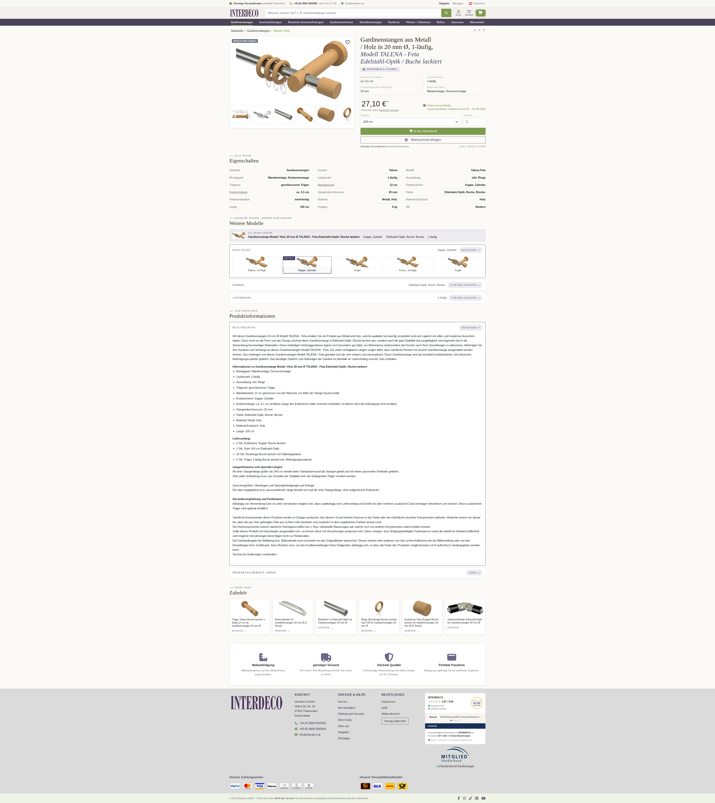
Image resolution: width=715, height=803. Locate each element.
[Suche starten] (446, 13)
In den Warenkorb (425, 131)
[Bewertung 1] (451, 720)
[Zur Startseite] (256, 702)
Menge (468, 115)
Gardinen (394, 22)
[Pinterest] (477, 798)
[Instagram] (464, 798)
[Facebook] (459, 798)
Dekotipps (457, 3)
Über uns (343, 726)
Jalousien (457, 22)
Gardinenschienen (341, 22)
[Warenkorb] (481, 12)
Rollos (441, 22)
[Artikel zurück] (475, 30)
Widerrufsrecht (390, 713)
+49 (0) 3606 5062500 (312, 723)
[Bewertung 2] (453, 720)
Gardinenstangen (242, 22)
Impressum (388, 701)
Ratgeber (343, 732)
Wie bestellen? (347, 707)
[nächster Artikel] (484, 30)
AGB (384, 707)
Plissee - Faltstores (418, 22)
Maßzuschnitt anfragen (425, 139)
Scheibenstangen (371, 22)
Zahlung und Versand (351, 713)
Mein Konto (345, 719)
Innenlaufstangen (270, 22)
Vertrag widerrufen (395, 721)
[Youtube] (484, 798)
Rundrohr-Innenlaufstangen (306, 22)
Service (342, 701)
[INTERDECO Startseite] (244, 13)
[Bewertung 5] (459, 720)
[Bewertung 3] (455, 720)
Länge (364, 115)
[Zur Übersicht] (479, 30)
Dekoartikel (477, 22)
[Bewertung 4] (457, 720)
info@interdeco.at (354, 3)
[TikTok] (470, 798)
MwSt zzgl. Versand (389, 110)
